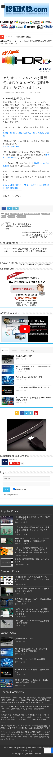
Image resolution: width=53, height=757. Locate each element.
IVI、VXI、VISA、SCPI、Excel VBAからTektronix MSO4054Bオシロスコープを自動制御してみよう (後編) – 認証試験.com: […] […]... (25, 708)
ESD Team (32, 748)
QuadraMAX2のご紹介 (24, 356)
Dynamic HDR (17, 214)
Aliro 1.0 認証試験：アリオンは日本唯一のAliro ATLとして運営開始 (32, 650)
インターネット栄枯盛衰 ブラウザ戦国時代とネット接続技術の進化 (18, 225)
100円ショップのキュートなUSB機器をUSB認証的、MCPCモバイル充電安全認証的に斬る (32, 611)
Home (4, 41)
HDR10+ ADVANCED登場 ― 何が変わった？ (32, 387)
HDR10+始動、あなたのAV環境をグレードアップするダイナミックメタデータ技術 (32, 579)
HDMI (22, 92)
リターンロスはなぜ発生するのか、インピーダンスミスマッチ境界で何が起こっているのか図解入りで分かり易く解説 (32, 550)
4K (7, 214)
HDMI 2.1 (46, 214)
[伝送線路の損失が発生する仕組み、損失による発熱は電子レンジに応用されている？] (7, 530)
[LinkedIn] (31, 413)
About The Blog (43, 748)
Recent (5, 351)
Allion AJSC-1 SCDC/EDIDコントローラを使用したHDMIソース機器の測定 (32, 540)
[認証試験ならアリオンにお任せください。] (26, 24)
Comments (24, 351)
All (9, 41)
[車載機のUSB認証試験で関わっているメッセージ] (7, 562)
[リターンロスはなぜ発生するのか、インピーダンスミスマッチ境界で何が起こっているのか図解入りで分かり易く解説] (7, 551)
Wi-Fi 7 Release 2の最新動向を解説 (18, 37)
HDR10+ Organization (11, 147)
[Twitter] (26, 413)
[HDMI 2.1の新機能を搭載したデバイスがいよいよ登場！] (7, 520)
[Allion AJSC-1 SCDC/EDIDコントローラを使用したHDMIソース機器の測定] (7, 541)
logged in (32, 265)
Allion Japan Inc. (10, 748)
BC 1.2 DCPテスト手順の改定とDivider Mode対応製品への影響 (31, 681)
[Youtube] (36, 413)
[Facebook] (22, 413)
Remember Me (20, 489)
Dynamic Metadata (32, 214)
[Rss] (17, 413)
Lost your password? (10, 495)
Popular (13, 351)
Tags (33, 351)
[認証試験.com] (26, 10)
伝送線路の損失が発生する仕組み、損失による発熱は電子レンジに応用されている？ (35, 234)
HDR (26, 92)
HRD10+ (12, 216)
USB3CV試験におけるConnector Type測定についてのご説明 (32, 589)
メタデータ (21, 216)
